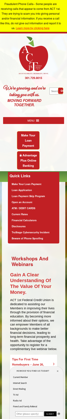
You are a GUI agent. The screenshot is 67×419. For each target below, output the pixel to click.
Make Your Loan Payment (28, 140)
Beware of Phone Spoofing (27, 238)
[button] (31, 120)
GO (62, 90)
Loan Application (22, 190)
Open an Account (22, 202)
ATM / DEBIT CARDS (23, 208)
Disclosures (19, 226)
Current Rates (20, 214)
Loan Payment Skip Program (28, 196)
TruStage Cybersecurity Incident (30, 232)
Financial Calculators (24, 220)
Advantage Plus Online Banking (28, 160)
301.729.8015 (33, 78)
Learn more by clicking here (32, 28)
